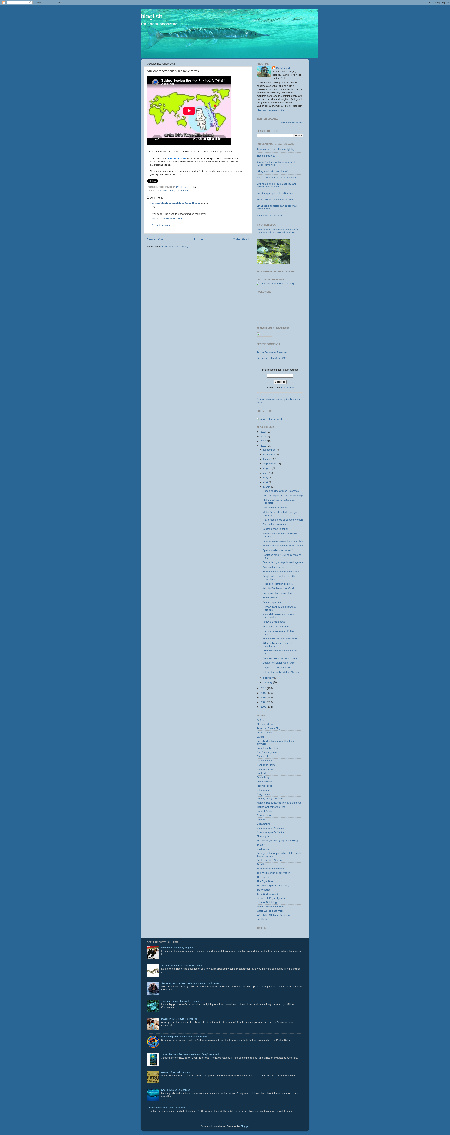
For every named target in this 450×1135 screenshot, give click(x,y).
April (266, 482)
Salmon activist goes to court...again (283, 545)
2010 (264, 688)
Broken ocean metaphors (277, 626)
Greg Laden (263, 794)
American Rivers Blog (269, 728)
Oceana (261, 819)
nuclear (187, 190)
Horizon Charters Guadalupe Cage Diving (175, 203)
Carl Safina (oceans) (268, 752)
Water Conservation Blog (270, 906)
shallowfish (263, 849)
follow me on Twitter (292, 122)
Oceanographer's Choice (270, 828)
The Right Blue (265, 881)
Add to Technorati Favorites (272, 352)
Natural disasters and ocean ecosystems (278, 615)
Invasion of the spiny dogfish (177, 947)
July (265, 473)
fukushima (168, 190)
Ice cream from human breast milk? (276, 177)
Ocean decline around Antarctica (281, 491)
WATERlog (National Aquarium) (274, 915)
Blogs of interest (266, 155)
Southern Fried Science (270, 860)
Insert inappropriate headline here (275, 193)
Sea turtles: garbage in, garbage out (283, 562)
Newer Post (155, 239)
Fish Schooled (264, 781)
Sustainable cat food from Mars (280, 638)
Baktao (260, 736)
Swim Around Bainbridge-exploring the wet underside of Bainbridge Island (278, 230)
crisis (158, 190)
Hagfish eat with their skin (277, 667)
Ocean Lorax (264, 815)
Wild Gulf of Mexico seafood (278, 588)
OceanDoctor (264, 823)
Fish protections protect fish (278, 593)
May (266, 477)
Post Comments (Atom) (175, 246)
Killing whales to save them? (272, 171)
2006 (264, 707)
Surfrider (261, 864)
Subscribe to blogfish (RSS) (272, 358)
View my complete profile (270, 110)
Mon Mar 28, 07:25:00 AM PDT (168, 218)
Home (198, 239)
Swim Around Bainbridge (270, 868)
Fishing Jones (264, 786)
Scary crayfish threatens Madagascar (182, 965)
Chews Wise (263, 756)
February (268, 678)
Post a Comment (160, 225)
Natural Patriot (265, 811)
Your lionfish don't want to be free (167, 1107)
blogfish (151, 16)
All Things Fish (265, 724)
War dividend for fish (274, 567)
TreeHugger (263, 889)
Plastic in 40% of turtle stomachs (179, 1019)
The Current (263, 877)
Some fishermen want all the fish (275, 199)
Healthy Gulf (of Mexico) (270, 798)
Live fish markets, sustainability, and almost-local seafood (277, 185)
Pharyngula (263, 836)
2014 (264, 432)
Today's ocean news (274, 621)
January (268, 682)
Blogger (245, 1126)
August (267, 468)
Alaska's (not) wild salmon (175, 1072)
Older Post (241, 239)
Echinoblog (263, 777)
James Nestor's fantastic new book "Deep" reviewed (190, 1054)
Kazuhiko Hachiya (177, 158)
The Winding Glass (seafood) (273, 885)
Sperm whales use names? (278, 550)
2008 (264, 697)
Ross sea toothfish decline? (278, 583)
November (269, 454)
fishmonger (263, 790)
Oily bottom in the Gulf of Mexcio (281, 672)
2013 (264, 436)
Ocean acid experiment (269, 215)
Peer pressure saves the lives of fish (283, 541)
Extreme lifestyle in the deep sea (281, 571)
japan (179, 190)
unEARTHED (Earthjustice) (272, 898)
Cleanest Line (264, 760)
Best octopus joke (272, 602)
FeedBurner (287, 387)
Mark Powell (283, 68)
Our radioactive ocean (275, 507)
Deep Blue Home (266, 765)
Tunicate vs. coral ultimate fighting (275, 149)
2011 (263, 445)
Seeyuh (261, 844)
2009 (264, 693)
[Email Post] (194, 187)
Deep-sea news (265, 769)
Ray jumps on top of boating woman (283, 519)
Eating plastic (270, 597)
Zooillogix (262, 919)
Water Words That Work (270, 911)
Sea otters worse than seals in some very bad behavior (191, 983)
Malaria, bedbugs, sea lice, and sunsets (279, 802)
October (268, 459)
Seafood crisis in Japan (275, 529)
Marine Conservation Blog (271, 807)
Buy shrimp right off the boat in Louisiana (184, 1036)
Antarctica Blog (265, 732)
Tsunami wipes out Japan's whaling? (283, 495)
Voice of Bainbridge (267, 902)
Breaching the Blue (267, 748)
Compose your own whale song (280, 658)
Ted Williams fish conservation (273, 873)
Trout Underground (267, 894)
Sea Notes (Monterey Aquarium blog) (277, 840)
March (267, 487)
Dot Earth (262, 773)
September (269, 463)
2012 (264, 441)
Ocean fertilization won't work (279, 662)
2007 (264, 702)
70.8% (260, 720)
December (269, 449)
